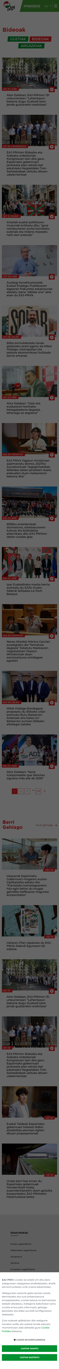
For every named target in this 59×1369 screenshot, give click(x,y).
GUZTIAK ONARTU (29, 1348)
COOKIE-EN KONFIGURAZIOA (30, 1340)
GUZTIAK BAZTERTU (29, 1357)
